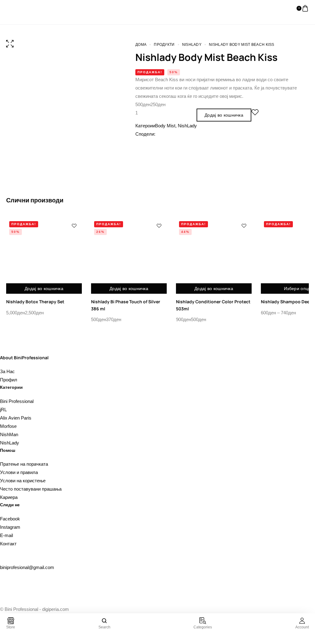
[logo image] (18, 8)
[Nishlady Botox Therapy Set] (44, 256)
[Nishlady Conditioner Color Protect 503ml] (214, 256)
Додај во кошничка (224, 115)
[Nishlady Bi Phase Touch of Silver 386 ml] (129, 256)
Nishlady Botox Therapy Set (35, 302)
